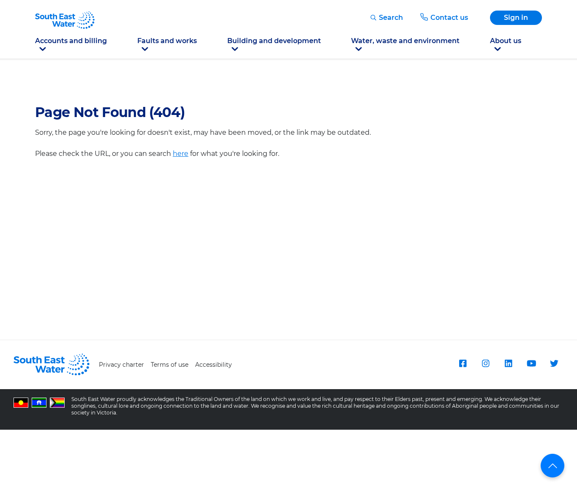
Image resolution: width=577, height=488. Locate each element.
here (180, 154)
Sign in (516, 18)
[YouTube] (531, 363)
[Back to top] (552, 465)
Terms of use (169, 364)
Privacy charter (121, 364)
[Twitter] (554, 363)
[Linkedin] (508, 363)
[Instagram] (485, 363)
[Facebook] (463, 363)
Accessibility (213, 364)
